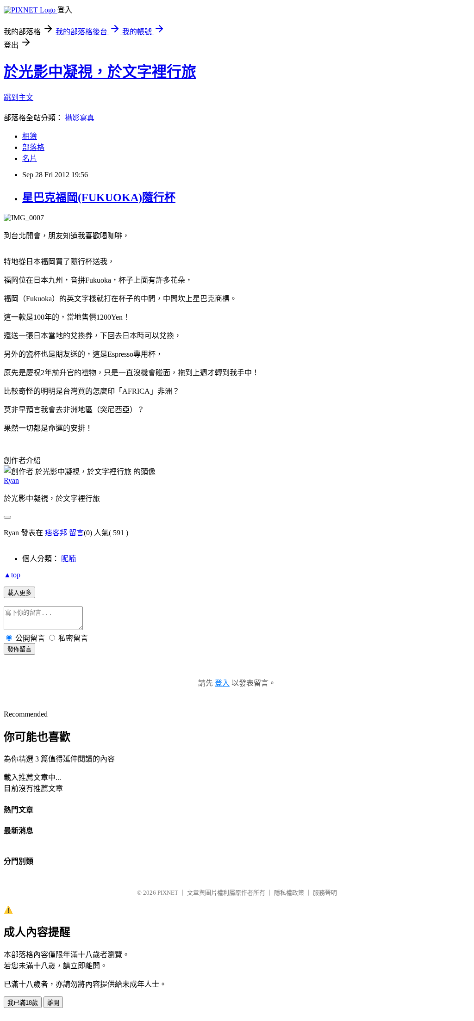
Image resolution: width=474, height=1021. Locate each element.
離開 (53, 1002)
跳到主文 (18, 97)
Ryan (11, 480)
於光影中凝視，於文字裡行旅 (100, 71)
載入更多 (19, 592)
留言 (76, 533)
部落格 (33, 147)
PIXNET (167, 892)
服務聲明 (325, 892)
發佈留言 (19, 649)
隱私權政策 (289, 892)
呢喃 (68, 559)
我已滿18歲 (22, 1002)
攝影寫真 (79, 118)
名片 (29, 158)
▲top (12, 575)
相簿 (29, 136)
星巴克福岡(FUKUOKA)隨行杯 (98, 198)
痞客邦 (56, 533)
